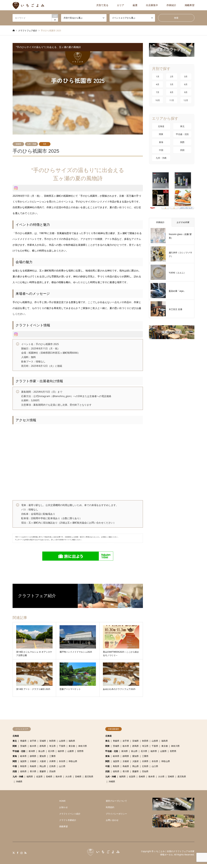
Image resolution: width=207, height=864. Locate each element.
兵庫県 (52, 761)
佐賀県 (39, 776)
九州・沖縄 (31, 144)
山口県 (62, 766)
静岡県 (33, 756)
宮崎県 (18, 144)
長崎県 (49, 776)
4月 (157, 84)
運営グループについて (116, 800)
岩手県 (33, 740)
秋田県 (52, 740)
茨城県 (23, 745)
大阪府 (43, 761)
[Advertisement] (34, 817)
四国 (182, 150)
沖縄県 (19, 781)
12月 (186, 100)
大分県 (68, 776)
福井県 (61, 751)
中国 (161, 150)
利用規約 (110, 807)
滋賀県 (23, 761)
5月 (171, 84)
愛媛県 (43, 771)
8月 (44, 144)
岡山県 (43, 766)
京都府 (33, 761)
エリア (120, 5)
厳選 (135, 5)
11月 (171, 100)
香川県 (33, 771)
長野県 (80, 751)
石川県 (51, 751)
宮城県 (43, 740)
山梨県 (70, 751)
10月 (157, 100)
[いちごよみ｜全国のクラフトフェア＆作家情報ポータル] (28, 5)
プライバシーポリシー (116, 813)
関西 (182, 142)
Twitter (14, 853)
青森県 (23, 740)
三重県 (52, 756)
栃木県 (33, 745)
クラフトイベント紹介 (69, 813)
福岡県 (30, 776)
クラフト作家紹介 (67, 820)
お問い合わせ (112, 820)
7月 (157, 92)
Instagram (21, 853)
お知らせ (63, 807)
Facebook (18, 853)
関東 (161, 134)
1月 (157, 76)
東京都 (72, 745)
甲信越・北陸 (182, 134)
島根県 (33, 766)
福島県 (72, 740)
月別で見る (102, 5)
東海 (161, 142)
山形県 (62, 740)
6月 (185, 84)
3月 (185, 76)
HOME (62, 800)
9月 (185, 92)
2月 (171, 76)
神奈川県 (82, 745)
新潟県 (32, 751)
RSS (25, 853)
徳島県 (23, 771)
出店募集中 (152, 5)
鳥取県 (23, 766)
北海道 (161, 126)
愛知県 (43, 756)
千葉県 (62, 745)
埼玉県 (52, 745)
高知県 (52, 771)
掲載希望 (189, 5)
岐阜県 (23, 756)
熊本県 (59, 776)
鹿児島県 (89, 776)
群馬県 (43, 745)
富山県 (41, 751)
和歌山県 (73, 761)
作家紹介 (171, 5)
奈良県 (62, 761)
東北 (182, 126)
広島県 (52, 766)
